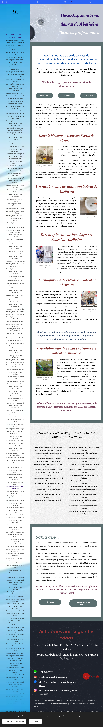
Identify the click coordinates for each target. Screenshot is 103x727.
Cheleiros (53, 645)
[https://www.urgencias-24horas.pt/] (9, 2)
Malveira (84, 645)
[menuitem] (15, 30)
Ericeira (65, 645)
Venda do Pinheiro (72, 654)
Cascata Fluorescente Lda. (62, 107)
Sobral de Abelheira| (49, 654)
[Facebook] (3, 2)
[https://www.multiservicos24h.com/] (12, 2)
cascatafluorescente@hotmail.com (77, 2)
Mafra (74, 645)
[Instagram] (6, 2)
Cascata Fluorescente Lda (48, 291)
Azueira (41, 645)
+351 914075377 (96, 2)
